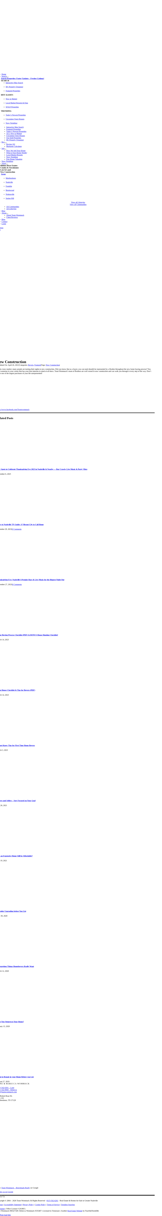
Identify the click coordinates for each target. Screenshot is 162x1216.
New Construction (53, 365)
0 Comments (16, 529)
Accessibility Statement (12, 1205)
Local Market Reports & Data (17, 103)
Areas (3, 174)
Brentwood (10, 190)
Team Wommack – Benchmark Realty (15, 1188)
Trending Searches (68, 1205)
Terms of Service (53, 1205)
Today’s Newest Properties (16, 115)
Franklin (9, 186)
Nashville (9, 182)
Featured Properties (13, 91)
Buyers (30, 365)
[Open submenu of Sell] (5, 149)
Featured (37, 365)
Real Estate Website (74, 1211)
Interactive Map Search (14, 83)
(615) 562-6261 (52, 1201)
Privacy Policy (28, 1205)
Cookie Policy (40, 1205)
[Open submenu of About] (7, 213)
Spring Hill (10, 198)
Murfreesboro (11, 178)
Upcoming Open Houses (15, 119)
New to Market (11, 99)
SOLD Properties (12, 107)
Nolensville (10, 194)
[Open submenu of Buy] (6, 142)
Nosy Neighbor (11, 123)
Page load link (5, 1215)
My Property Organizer (14, 87)
